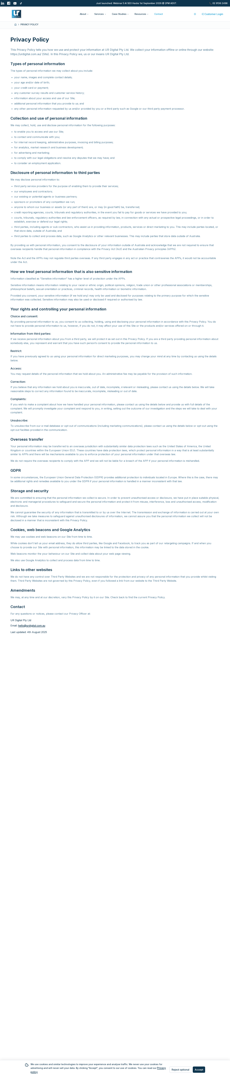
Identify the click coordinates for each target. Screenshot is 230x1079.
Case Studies (119, 14)
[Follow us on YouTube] (15, 3)
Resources (140, 14)
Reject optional (180, 1069)
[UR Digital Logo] (41, 14)
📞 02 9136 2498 (218, 3)
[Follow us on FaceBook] (8, 3)
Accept (199, 1069)
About (83, 14)
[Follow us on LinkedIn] (2, 3)
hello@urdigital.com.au (31, 625)
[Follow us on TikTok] (21, 3)
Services (99, 14)
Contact (158, 14)
